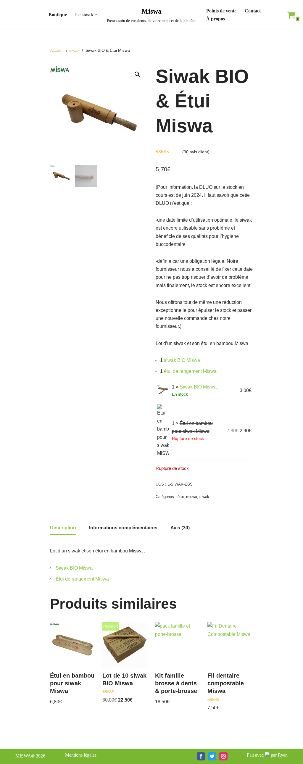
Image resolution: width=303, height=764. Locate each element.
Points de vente (221, 10)
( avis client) (195, 151)
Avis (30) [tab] (180, 527)
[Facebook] (201, 756)
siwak (74, 50)
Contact (253, 10)
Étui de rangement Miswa (82, 578)
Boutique (58, 14)
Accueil (56, 50)
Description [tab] (63, 527)
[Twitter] (212, 756)
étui (181, 496)
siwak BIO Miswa (182, 360)
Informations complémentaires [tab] (123, 527)
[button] (96, 15)
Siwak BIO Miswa (198, 386)
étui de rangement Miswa (190, 371)
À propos (215, 18)
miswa (191, 496)
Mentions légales (80, 754)
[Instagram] (223, 756)
